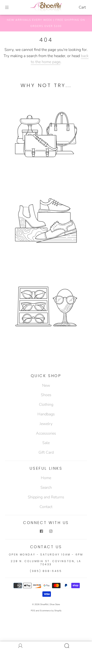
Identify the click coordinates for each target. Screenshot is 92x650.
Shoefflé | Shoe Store (50, 604)
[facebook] (41, 531)
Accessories (46, 433)
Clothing (46, 404)
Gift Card (46, 452)
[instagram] (50, 531)
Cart (82, 7)
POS (33, 610)
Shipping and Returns (46, 497)
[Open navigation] (10, 7)
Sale (46, 442)
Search (46, 487)
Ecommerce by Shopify (50, 610)
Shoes (46, 394)
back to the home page (60, 59)
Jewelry (46, 423)
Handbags (46, 414)
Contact (46, 506)
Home (46, 477)
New (46, 385)
